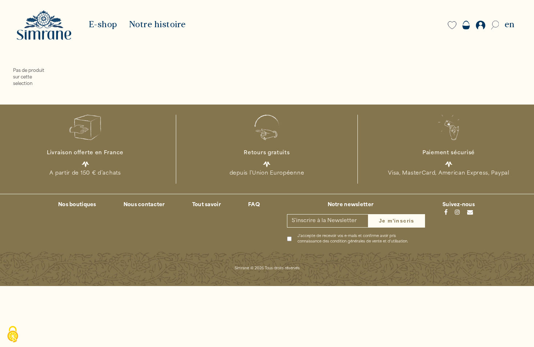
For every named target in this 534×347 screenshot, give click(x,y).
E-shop (103, 25)
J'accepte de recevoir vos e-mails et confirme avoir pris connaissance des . (353, 239)
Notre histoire (157, 25)
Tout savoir (206, 205)
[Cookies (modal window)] (12, 334)
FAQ (254, 205)
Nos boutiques (77, 205)
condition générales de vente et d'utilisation (368, 242)
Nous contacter (144, 205)
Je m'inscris (396, 221)
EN (509, 25)
